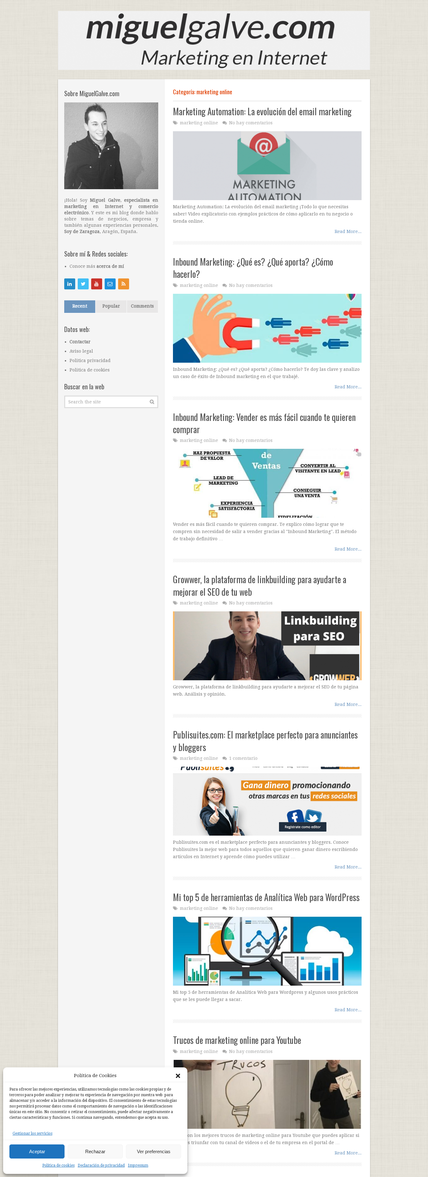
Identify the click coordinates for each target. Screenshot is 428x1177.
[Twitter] (83, 283)
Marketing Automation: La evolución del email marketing (262, 111)
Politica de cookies (90, 369)
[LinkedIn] (69, 283)
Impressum (138, 1165)
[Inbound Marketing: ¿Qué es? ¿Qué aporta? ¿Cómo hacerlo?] (267, 328)
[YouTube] (96, 283)
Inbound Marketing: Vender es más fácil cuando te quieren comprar (264, 423)
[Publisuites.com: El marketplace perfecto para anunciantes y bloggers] (267, 801)
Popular (111, 306)
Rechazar (95, 1151)
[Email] (110, 283)
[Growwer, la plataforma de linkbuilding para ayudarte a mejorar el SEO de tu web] (267, 645)
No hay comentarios (251, 122)
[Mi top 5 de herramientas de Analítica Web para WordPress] (267, 951)
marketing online (199, 122)
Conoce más (97, 266)
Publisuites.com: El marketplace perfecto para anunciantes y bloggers (265, 740)
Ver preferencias (153, 1151)
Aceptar (37, 1151)
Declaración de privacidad (101, 1165)
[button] (178, 1076)
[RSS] (123, 283)
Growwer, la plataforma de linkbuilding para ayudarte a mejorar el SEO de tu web (259, 585)
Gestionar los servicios (32, 1133)
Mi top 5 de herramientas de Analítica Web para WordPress (266, 897)
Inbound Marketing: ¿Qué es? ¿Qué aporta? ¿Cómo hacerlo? (253, 267)
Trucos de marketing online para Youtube (237, 1040)
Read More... (348, 231)
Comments (142, 306)
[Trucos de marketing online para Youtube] (267, 1094)
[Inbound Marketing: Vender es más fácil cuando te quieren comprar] (267, 483)
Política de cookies (58, 1165)
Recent (79, 306)
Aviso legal (81, 351)
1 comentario (243, 758)
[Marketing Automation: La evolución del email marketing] (267, 165)
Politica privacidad (90, 360)
